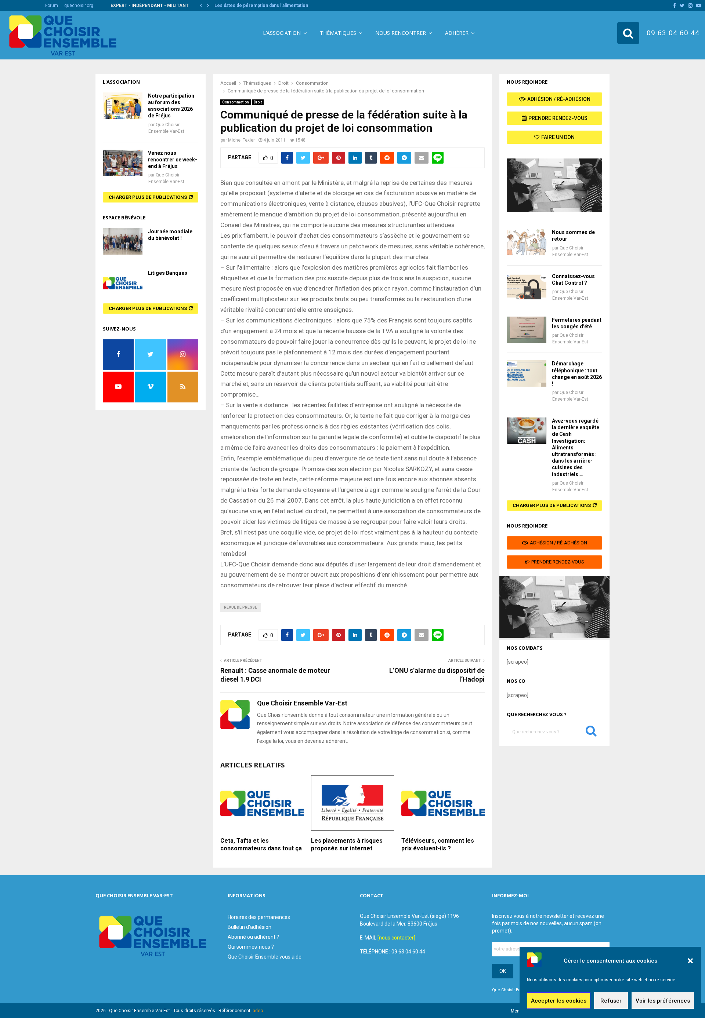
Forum (51, 5)
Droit (258, 102)
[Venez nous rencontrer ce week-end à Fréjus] (122, 163)
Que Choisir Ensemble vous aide (264, 957)
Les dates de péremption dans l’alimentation (267, 5)
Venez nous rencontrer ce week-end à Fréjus (172, 159)
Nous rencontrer (400, 32)
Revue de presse (240, 607)
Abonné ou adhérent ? (253, 937)
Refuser (611, 1000)
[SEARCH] (591, 732)
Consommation (235, 102)
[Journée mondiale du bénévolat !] (122, 241)
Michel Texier (241, 140)
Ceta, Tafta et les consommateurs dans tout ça (261, 844)
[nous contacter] (396, 938)
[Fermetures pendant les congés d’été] (526, 330)
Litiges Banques (167, 273)
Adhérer (457, 32)
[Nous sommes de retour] (526, 242)
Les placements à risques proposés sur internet (347, 844)
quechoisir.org (78, 5)
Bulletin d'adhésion (249, 927)
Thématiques (338, 32)
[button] (690, 960)
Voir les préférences (663, 1000)
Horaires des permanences (259, 917)
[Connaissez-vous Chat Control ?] (526, 286)
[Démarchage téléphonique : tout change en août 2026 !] (526, 373)
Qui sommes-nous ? (251, 947)
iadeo (257, 1010)
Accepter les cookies (558, 1000)
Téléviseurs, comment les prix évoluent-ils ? (437, 844)
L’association (282, 32)
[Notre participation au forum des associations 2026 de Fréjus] (122, 105)
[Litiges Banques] (122, 283)
